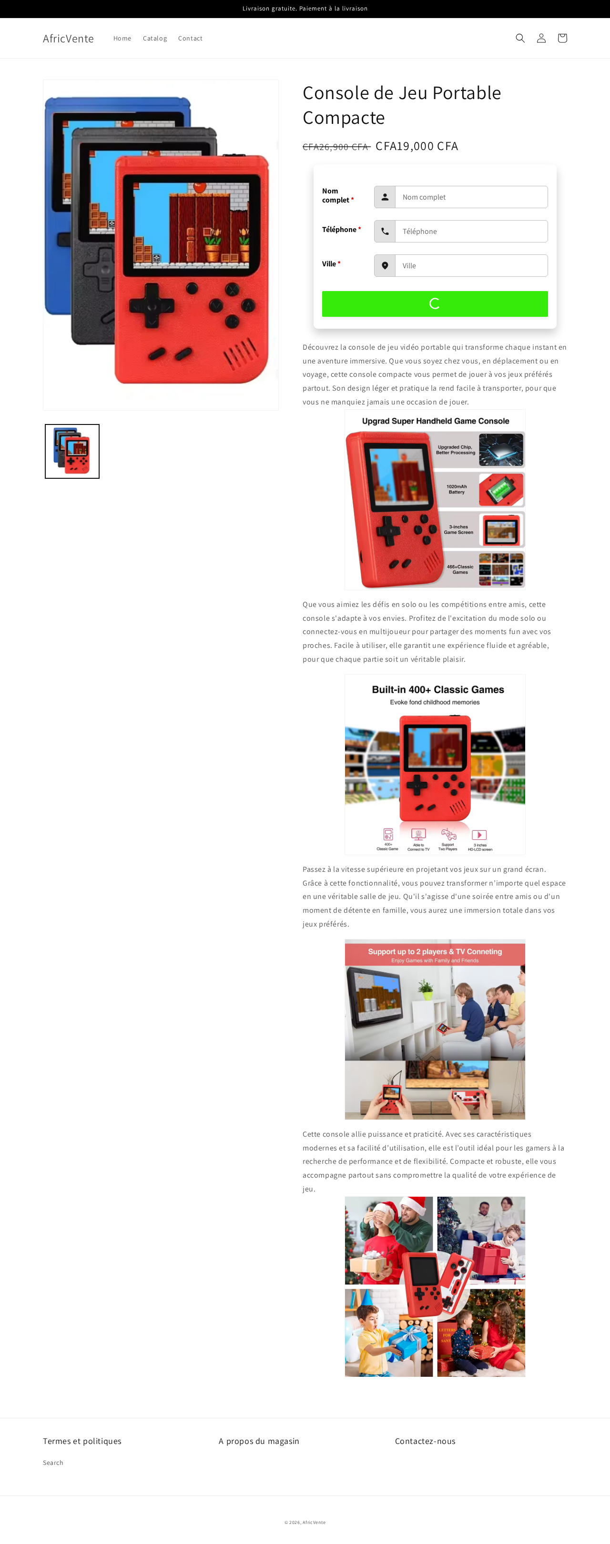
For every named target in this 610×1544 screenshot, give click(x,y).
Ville (331, 263)
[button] (520, 38)
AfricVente (314, 1522)
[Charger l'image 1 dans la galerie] (72, 451)
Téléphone (341, 229)
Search (53, 1462)
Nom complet (338, 195)
